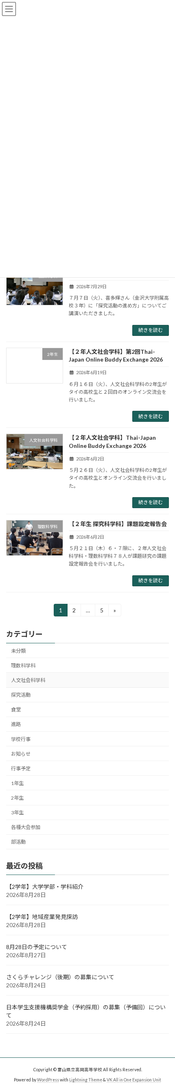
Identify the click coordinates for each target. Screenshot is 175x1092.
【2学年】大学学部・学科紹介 (44, 886)
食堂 (16, 709)
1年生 (17, 783)
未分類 (18, 650)
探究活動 (21, 695)
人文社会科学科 (28, 680)
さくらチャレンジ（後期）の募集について (60, 977)
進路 (16, 724)
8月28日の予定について (36, 946)
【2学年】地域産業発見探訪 (42, 916)
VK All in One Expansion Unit (134, 1079)
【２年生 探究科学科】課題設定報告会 (118, 523)
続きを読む (150, 330)
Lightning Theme (85, 1079)
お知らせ (21, 753)
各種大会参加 (25, 827)
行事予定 (21, 768)
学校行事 (21, 739)
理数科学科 (23, 665)
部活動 (18, 842)
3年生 (17, 812)
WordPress (48, 1079)
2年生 (17, 798)
